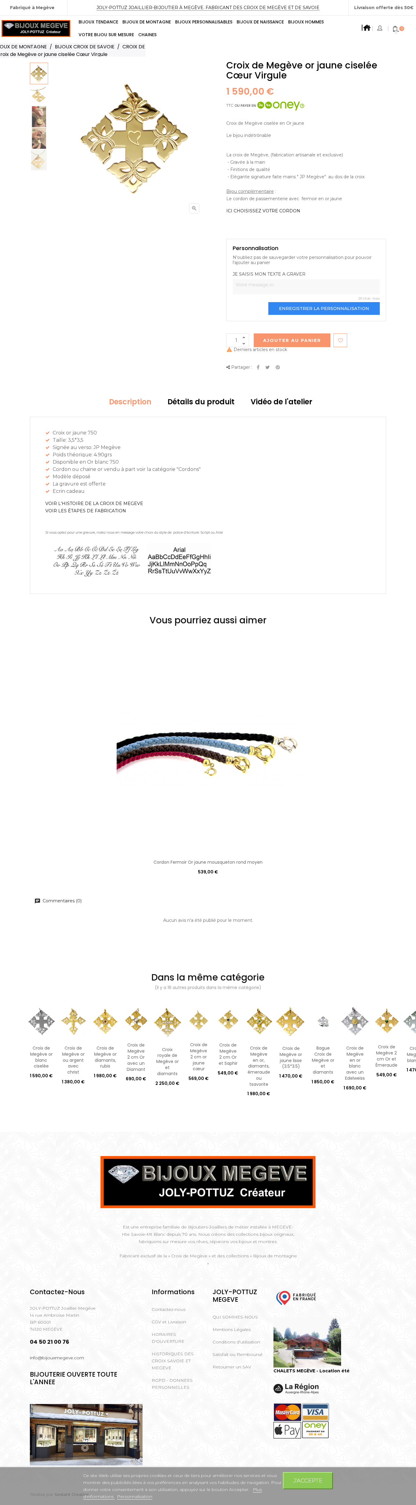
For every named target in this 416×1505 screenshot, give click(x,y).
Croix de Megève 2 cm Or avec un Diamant (136, 1057)
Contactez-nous (168, 1309)
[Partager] (258, 368)
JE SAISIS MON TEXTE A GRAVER (269, 274)
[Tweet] (267, 368)
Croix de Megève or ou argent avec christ (73, 1060)
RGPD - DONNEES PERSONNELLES (172, 1384)
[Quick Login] (380, 29)
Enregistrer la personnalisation (324, 308)
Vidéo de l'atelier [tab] (281, 402)
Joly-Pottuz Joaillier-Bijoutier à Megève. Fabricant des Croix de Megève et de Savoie (208, 7)
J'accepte (308, 1480)
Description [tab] (130, 402)
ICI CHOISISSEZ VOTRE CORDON (263, 211)
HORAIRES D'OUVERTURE (168, 1338)
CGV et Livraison (169, 1322)
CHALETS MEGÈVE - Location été (311, 1371)
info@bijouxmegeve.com (57, 1357)
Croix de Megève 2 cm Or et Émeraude (386, 1056)
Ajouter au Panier (292, 340)
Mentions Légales (232, 1329)
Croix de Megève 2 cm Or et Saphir (228, 1054)
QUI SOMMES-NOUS (235, 1317)
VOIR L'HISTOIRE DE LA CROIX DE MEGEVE (94, 503)
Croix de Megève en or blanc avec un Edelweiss (355, 1063)
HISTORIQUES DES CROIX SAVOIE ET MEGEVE (173, 1361)
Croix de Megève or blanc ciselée (41, 1057)
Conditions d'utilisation (236, 1342)
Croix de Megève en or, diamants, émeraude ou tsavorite (259, 1066)
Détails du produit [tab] (200, 402)
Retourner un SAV (232, 1367)
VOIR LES (85, 511)
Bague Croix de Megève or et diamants (323, 1060)
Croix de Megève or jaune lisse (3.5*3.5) (291, 1057)
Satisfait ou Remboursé (238, 1354)
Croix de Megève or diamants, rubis (105, 1057)
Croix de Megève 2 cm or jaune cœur (198, 1057)
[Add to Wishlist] (340, 340)
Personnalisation (134, 1496)
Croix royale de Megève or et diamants (167, 1062)
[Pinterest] (278, 368)
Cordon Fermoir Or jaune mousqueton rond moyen (208, 862)
